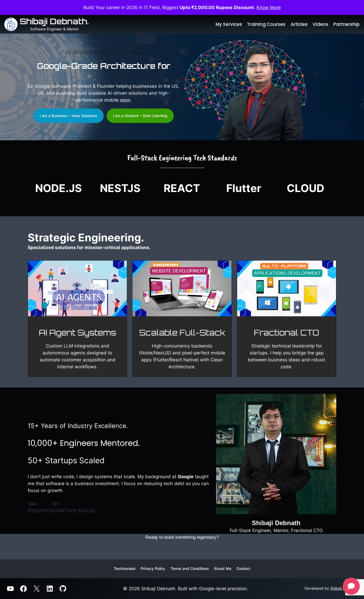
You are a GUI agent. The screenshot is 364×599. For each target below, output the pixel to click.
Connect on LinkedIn (182, 555)
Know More (269, 7)
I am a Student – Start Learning (140, 115)
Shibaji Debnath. (54, 21)
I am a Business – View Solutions (68, 115)
